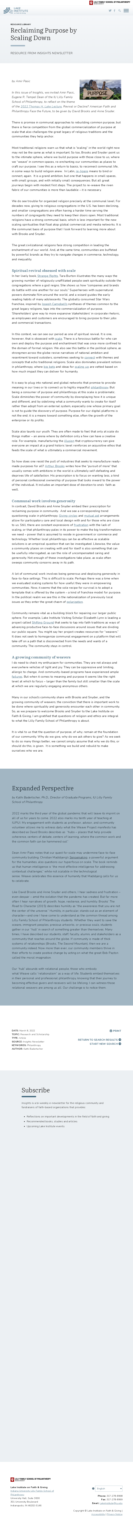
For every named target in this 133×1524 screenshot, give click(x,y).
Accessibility (98, 1514)
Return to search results (98, 1040)
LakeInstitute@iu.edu (111, 1503)
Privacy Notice (114, 1514)
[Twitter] (110, 10)
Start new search (104, 1044)
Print (116, 1031)
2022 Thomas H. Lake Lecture (41, 106)
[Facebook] (114, 10)
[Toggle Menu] (126, 10)
